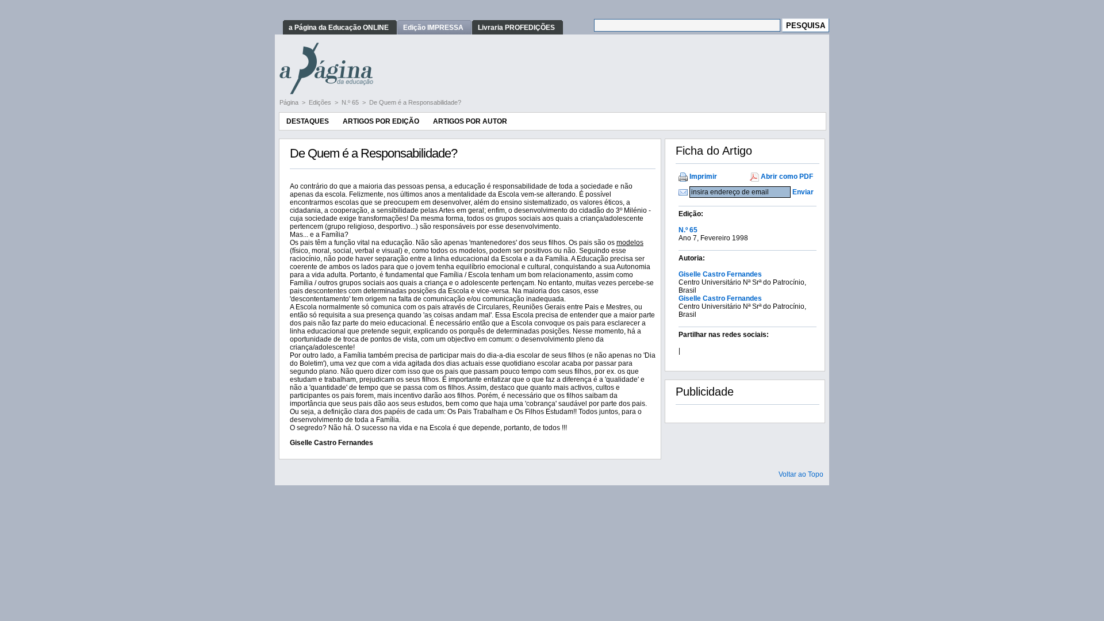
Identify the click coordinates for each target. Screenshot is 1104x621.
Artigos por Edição (381, 121)
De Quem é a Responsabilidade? (415, 102)
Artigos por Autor (470, 121)
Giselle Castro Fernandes (720, 274)
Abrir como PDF (787, 176)
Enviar (803, 192)
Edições (321, 102)
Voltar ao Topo (801, 474)
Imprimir (703, 176)
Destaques (307, 121)
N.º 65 (351, 102)
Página (289, 102)
